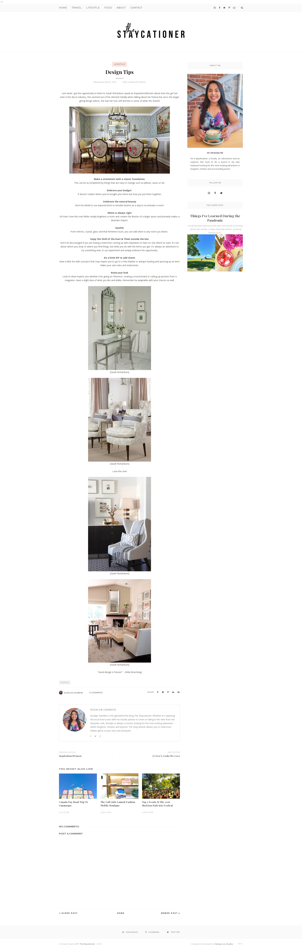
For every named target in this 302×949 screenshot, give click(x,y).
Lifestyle (93, 7)
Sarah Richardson (115, 93)
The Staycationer (87, 944)
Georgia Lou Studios (224, 944)
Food (108, 7)
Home (63, 7)
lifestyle (119, 64)
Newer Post (169, 913)
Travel (76, 7)
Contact (136, 7)
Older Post (70, 913)
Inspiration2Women (144, 93)
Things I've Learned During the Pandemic (215, 218)
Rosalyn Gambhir (73, 693)
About (121, 7)
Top (240, 944)
